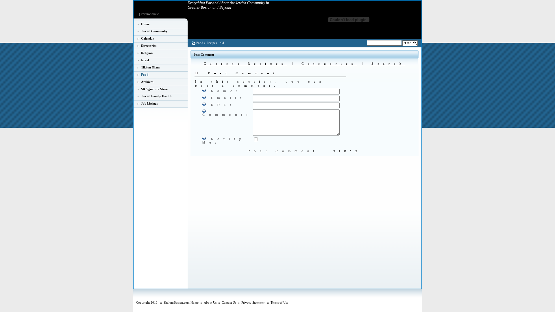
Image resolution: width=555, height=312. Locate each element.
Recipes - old (215, 42)
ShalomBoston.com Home (181, 302)
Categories (329, 63)
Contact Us (229, 302)
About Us (210, 302)
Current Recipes (245, 63)
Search (388, 63)
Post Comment (283, 151)
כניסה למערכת (150, 14)
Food (199, 42)
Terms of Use (279, 302)
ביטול (347, 151)
